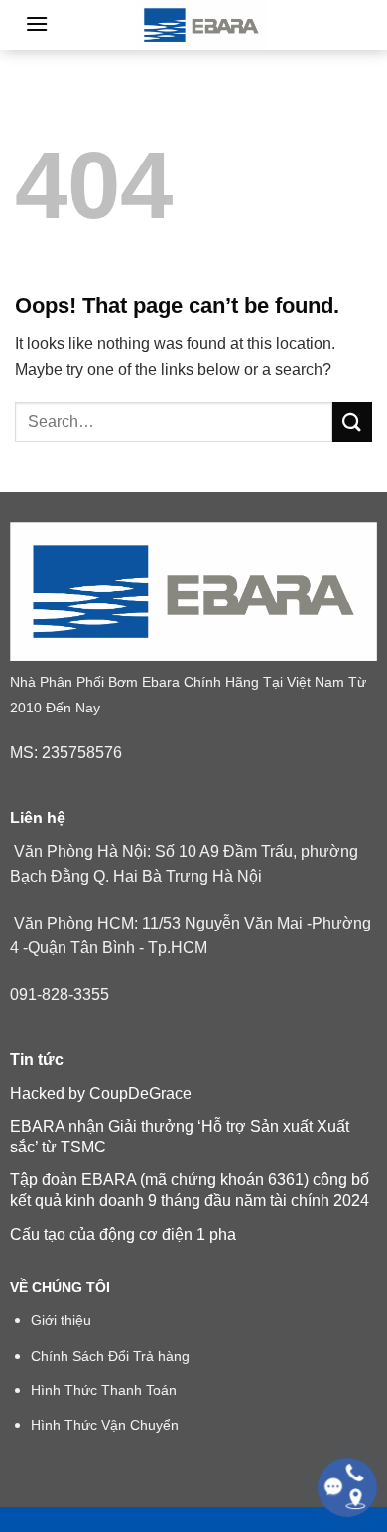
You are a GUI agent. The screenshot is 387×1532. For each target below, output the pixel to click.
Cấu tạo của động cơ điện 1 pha (123, 1234)
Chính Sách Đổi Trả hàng (110, 1356)
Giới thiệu (61, 1320)
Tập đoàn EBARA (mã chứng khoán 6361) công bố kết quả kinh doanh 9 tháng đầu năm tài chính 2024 (189, 1190)
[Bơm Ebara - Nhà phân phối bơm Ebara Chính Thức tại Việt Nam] (201, 25)
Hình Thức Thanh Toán (104, 1390)
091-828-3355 (59, 994)
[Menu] (37, 23)
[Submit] (352, 421)
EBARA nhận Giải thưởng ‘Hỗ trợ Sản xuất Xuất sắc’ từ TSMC (179, 1136)
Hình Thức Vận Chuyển (105, 1425)
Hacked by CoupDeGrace (101, 1093)
